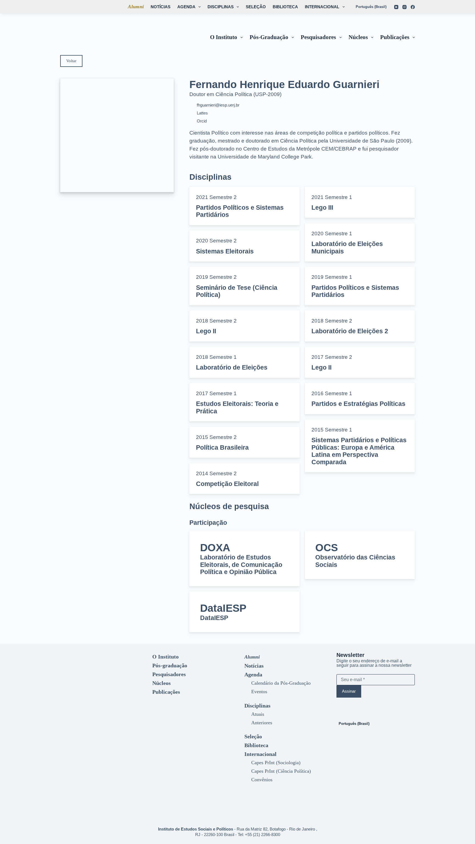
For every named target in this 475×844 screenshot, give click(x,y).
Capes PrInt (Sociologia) (275, 762)
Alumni (136, 6)
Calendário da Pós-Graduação (281, 683)
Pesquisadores (318, 37)
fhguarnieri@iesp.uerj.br (218, 105)
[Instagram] (404, 7)
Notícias (160, 6)
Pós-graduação (269, 37)
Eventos (259, 691)
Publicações (394, 37)
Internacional (322, 6)
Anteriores (261, 722)
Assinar (349, 691)
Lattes (202, 113)
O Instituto (223, 37)
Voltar (71, 61)
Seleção (256, 6)
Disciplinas (221, 6)
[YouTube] (396, 7)
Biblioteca (285, 6)
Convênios (261, 779)
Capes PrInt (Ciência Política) (281, 771)
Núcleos (358, 37)
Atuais (257, 714)
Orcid (202, 121)
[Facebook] (413, 7)
